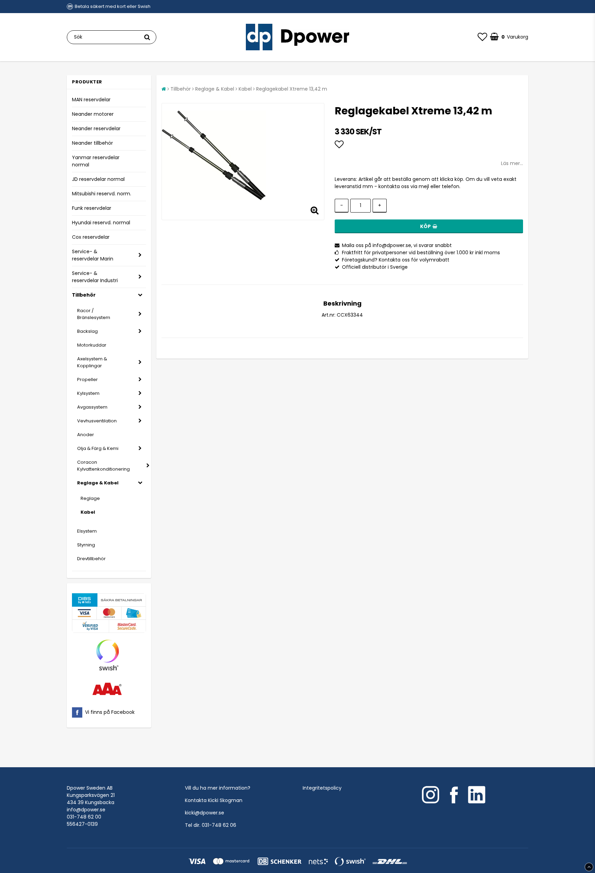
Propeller (87, 379)
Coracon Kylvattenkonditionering (103, 465)
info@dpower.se (86, 809)
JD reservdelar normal (98, 179)
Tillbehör (84, 294)
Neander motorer (93, 114)
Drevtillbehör (91, 558)
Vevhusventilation (97, 421)
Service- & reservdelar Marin (92, 255)
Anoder (85, 434)
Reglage (90, 498)
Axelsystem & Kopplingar (92, 362)
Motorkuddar (91, 345)
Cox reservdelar (90, 237)
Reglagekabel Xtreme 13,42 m (291, 88)
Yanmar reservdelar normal (95, 161)
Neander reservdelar (96, 128)
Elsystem (87, 531)
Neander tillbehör (92, 143)
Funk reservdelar (91, 208)
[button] (482, 37)
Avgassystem (92, 407)
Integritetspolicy (322, 787)
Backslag (87, 331)
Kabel (88, 512)
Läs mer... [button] (512, 163)
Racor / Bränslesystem (93, 314)
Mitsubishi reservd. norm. (101, 193)
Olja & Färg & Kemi (97, 448)
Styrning (86, 545)
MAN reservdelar (91, 99)
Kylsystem (88, 393)
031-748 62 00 (84, 816)
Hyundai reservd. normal (101, 222)
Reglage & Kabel (97, 483)
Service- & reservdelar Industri (95, 277)
